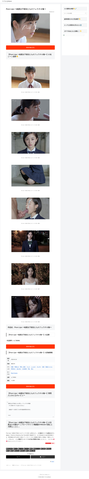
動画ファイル (49, 366)
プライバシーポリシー (44, 474)
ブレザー (39, 366)
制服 (12, 366)
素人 (32, 369)
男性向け (13, 369)
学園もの (16, 366)
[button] (43, 456)
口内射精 (24, 369)
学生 (29, 369)
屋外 (43, 366)
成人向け (19, 369)
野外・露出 (23, 366)
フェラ (28, 366)
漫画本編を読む (30, 47)
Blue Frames (14, 373)
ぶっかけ (33, 366)
